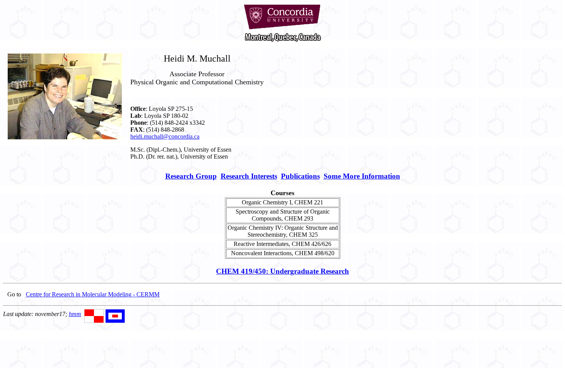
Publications (300, 176)
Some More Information (362, 176)
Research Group (191, 176)
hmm (75, 314)
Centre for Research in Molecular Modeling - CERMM (93, 294)
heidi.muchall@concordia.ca (164, 136)
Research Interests (249, 176)
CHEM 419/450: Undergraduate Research (282, 271)
